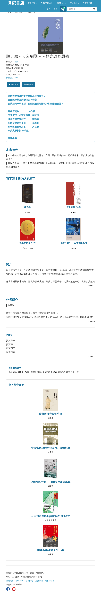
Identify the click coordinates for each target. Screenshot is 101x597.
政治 (10, 372)
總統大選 (61, 372)
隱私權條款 (49, 581)
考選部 (27, 372)
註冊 (56, 9)
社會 (72, 372)
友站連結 (74, 3)
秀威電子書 (87, 3)
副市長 (20, 372)
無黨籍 (33, 372)
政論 (15, 372)
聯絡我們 (19, 581)
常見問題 (29, 581)
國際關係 (40, 372)
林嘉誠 (15, 62)
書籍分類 (32, 3)
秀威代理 (61, 3)
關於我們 (10, 581)
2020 (55, 372)
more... (91, 285)
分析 (77, 372)
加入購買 (14, 84)
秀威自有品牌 (46, 3)
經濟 (68, 372)
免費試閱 (29, 84)
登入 (48, 9)
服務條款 (39, 581)
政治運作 (48, 372)
